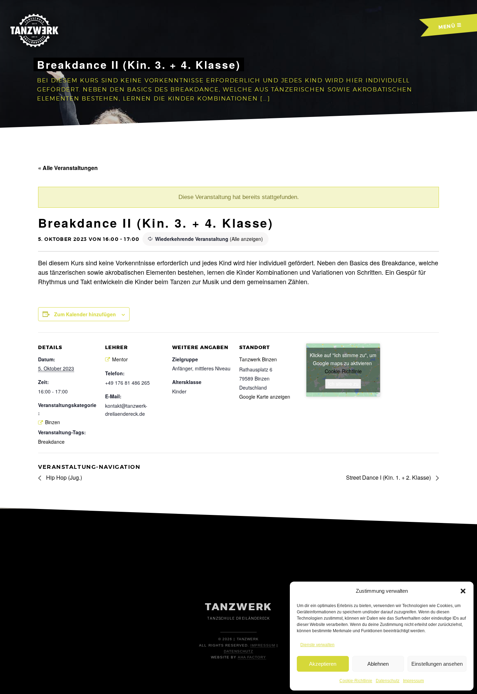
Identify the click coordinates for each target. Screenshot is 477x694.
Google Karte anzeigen (264, 396)
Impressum (413, 680)
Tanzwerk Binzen (258, 359)
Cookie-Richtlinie (355, 680)
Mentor (120, 359)
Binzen (52, 422)
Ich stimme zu (343, 383)
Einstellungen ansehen (437, 664)
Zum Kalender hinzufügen (85, 314)
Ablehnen (378, 664)
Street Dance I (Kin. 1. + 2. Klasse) (389, 477)
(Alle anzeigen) (246, 238)
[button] (463, 591)
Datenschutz (387, 680)
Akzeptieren (322, 664)
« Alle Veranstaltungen (68, 168)
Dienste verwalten (317, 644)
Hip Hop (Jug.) (63, 477)
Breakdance (51, 441)
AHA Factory (252, 657)
